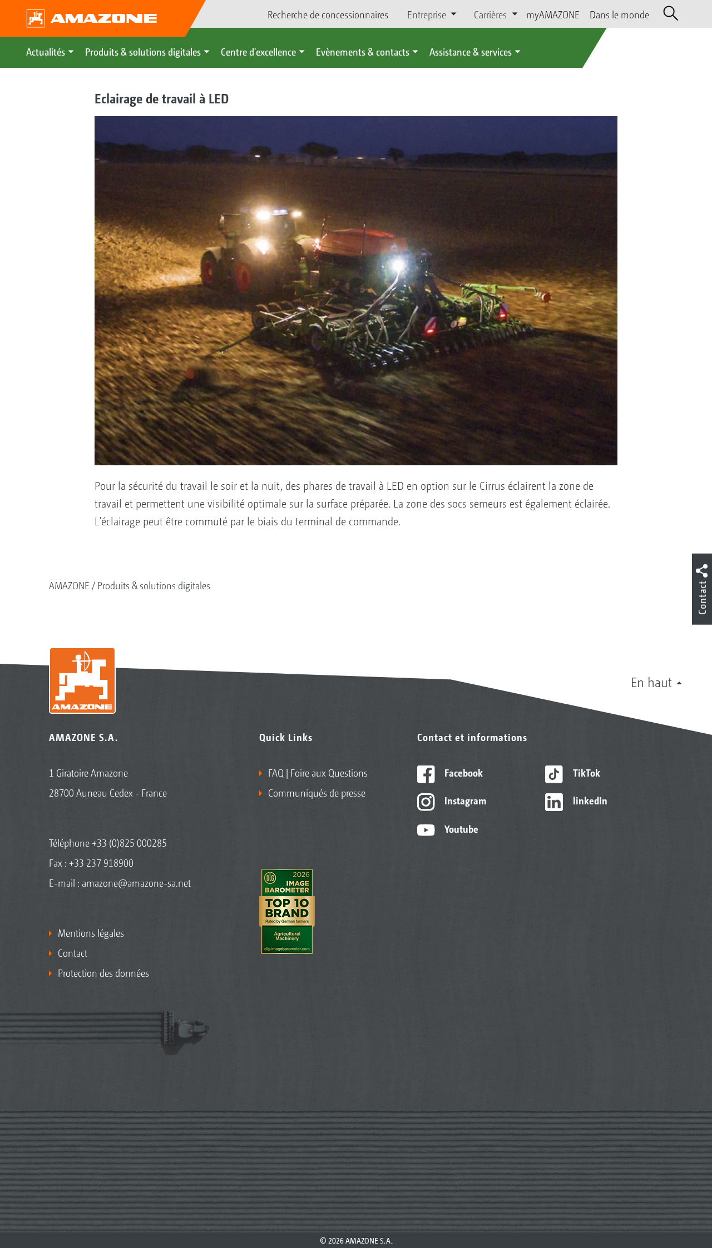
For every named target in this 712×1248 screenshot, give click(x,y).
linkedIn (589, 800)
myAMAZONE (553, 14)
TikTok (585, 772)
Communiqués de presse (316, 792)
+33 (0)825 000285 (129, 842)
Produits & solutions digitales (143, 51)
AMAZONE (69, 585)
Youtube (460, 828)
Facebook (462, 772)
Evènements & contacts (362, 51)
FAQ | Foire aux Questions (318, 772)
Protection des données (103, 972)
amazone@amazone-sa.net (136, 882)
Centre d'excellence (258, 51)
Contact (72, 952)
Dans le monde (619, 14)
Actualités (45, 51)
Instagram (464, 800)
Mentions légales (91, 932)
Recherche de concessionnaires (328, 14)
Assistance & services (470, 51)
